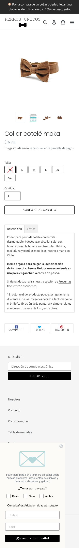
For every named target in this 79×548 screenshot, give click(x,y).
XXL (10, 178)
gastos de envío (19, 148)
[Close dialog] (61, 446)
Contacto (14, 410)
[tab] (14, 229)
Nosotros (14, 399)
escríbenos (29, 286)
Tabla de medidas (20, 432)
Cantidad (9, 188)
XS (10, 169)
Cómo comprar (18, 421)
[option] (20, 118)
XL (58, 169)
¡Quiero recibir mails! (32, 538)
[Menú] (71, 22)
